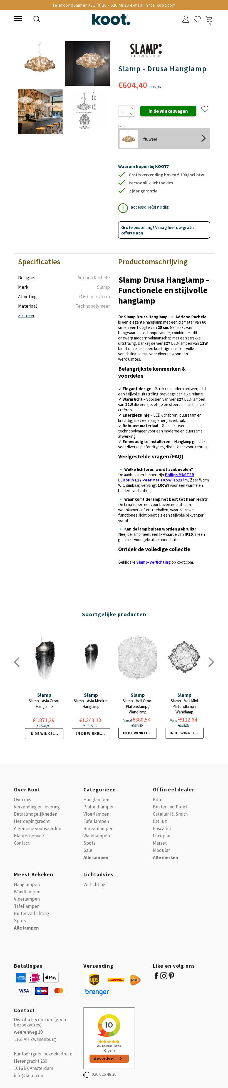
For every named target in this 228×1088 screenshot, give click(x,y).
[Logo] (111, 18)
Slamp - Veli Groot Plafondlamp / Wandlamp (138, 706)
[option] (40, 88)
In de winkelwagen (46, 733)
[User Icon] (185, 20)
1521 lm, (181, 480)
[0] (197, 19)
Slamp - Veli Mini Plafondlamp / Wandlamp (184, 706)
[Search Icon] (75, 20)
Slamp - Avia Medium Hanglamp (91, 703)
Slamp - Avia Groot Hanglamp (44, 703)
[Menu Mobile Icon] (17, 19)
